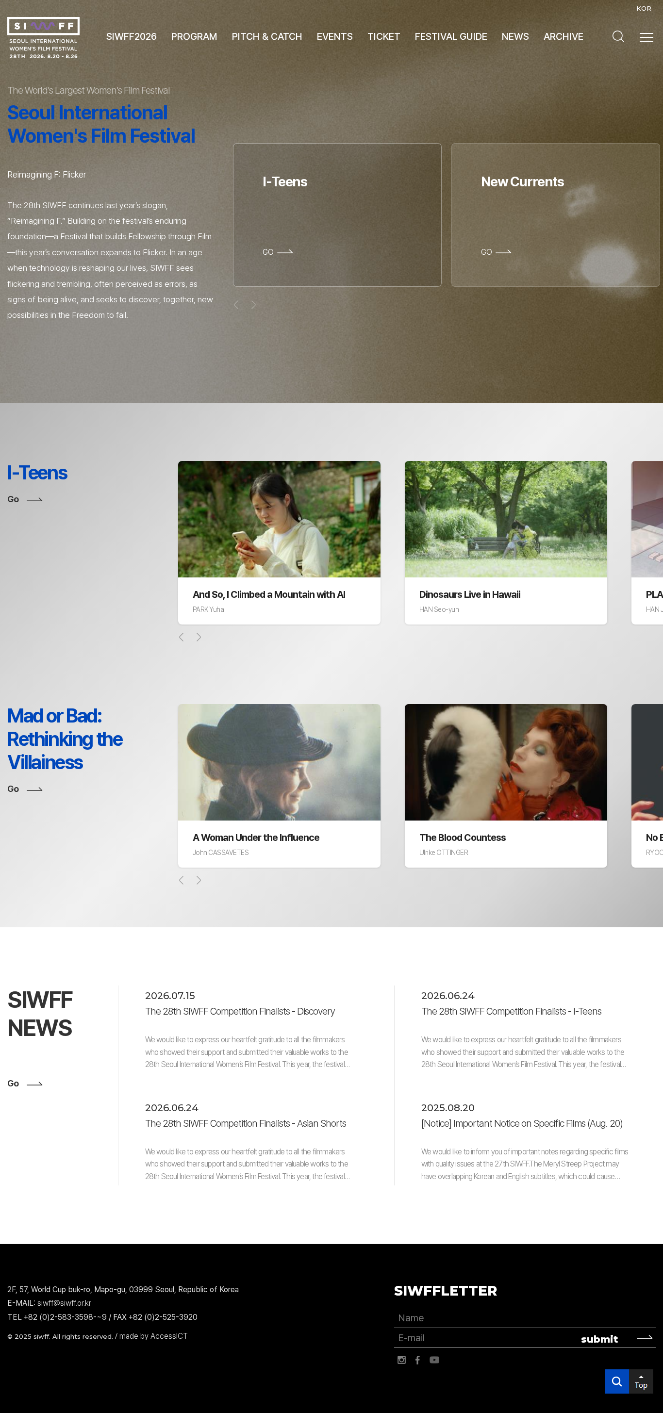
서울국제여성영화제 (43, 37)
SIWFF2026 (131, 36)
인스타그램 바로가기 (401, 1360)
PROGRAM (194, 36)
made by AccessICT (153, 1336)
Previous (181, 637)
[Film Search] (618, 36)
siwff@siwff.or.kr (64, 1303)
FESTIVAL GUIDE (451, 36)
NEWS (515, 36)
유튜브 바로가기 (434, 1360)
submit (599, 1339)
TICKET (383, 36)
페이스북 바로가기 (418, 1360)
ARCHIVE (563, 36)
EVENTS (335, 36)
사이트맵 (646, 37)
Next (198, 637)
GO (268, 252)
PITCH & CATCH (267, 36)
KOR (643, 8)
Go (12, 499)
